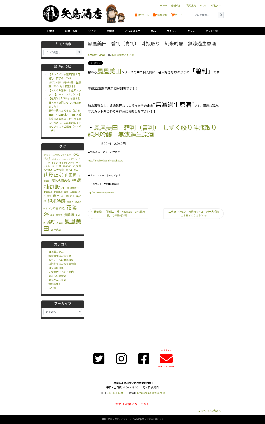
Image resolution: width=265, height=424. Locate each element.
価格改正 (67, 166)
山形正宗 (53, 175)
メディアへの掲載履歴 (61, 259)
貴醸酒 (69, 215)
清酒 (49, 196)
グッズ (191, 31)
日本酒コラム (56, 251)
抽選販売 (55, 187)
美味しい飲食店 (57, 275)
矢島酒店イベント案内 (61, 271)
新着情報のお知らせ (59, 255)
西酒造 (59, 215)
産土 (56, 196)
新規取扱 (48, 192)
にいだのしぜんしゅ (61, 155)
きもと (47, 155)
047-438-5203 (115, 392)
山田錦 (70, 175)
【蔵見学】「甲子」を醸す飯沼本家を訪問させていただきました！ (64, 102)
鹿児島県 (56, 229)
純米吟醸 (57, 201)
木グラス (172, 31)
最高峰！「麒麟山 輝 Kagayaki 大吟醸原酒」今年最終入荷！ (118, 213)
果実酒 (110, 31)
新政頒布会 (73, 188)
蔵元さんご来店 (57, 280)
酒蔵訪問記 (54, 283)
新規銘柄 (58, 192)
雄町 (51, 222)
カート (179, 14)
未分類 (52, 287)
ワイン (92, 31)
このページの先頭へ (209, 410)
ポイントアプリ (66, 163)
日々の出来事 (56, 267)
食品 (153, 31)
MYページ (143, 14)
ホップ (54, 163)
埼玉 (76, 170)
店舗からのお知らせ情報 (62, 263)
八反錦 (77, 166)
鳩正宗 (59, 222)
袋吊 (52, 215)
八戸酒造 (48, 170)
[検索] (221, 15)
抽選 (76, 180)
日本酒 (50, 31)
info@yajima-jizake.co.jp (151, 392)
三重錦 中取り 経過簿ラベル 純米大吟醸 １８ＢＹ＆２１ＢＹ (194, 213)
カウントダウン (69, 159)
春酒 (66, 192)
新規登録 (162, 14)
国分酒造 (59, 169)
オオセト (56, 159)
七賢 (58, 166)
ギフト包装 (212, 31)
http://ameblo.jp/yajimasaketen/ (105, 160)
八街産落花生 (132, 31)
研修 (72, 196)
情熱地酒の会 (60, 181)
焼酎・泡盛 (71, 31)
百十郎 (65, 196)
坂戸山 (69, 170)
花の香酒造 (57, 208)
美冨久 (70, 202)
